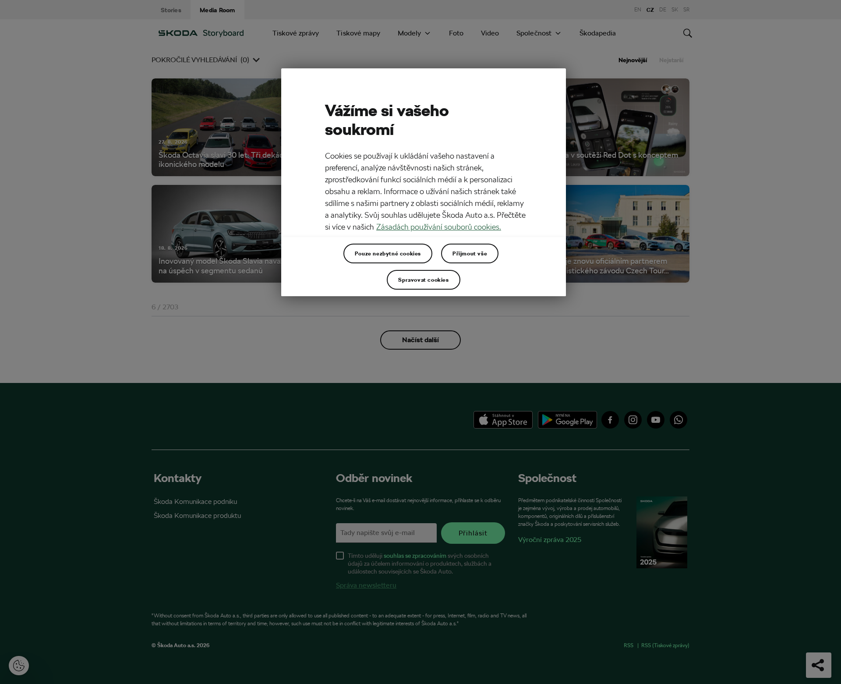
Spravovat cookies (423, 279)
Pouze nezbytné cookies (388, 253)
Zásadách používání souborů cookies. (438, 226)
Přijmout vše (469, 253)
